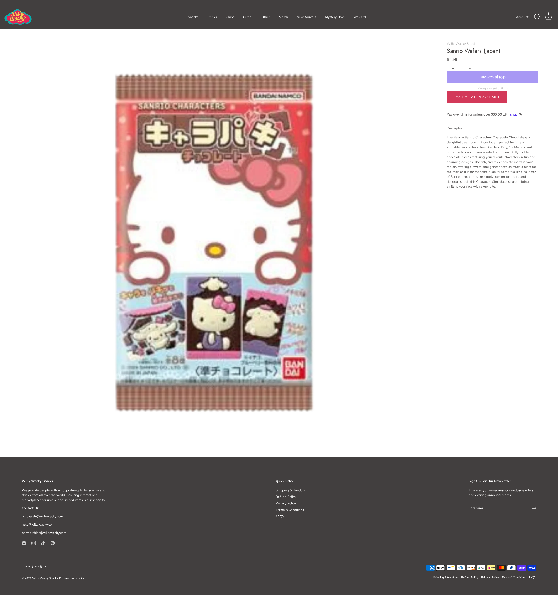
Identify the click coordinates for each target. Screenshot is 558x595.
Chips (230, 17)
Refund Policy (286, 497)
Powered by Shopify (71, 578)
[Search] (537, 17)
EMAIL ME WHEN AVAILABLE (477, 97)
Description (455, 128)
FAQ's (280, 516)
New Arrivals (306, 17)
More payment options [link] (493, 88)
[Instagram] (33, 543)
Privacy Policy (286, 503)
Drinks (212, 17)
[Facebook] (24, 543)
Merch (283, 17)
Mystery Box (334, 17)
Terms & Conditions (290, 510)
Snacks (193, 17)
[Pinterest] (53, 543)
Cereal (247, 17)
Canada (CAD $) (32, 567)
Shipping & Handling (291, 490)
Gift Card (359, 17)
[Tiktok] (43, 543)
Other (265, 17)
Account (522, 17)
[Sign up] (534, 508)
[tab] (457, 128)
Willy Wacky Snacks (462, 43)
